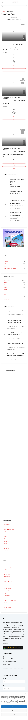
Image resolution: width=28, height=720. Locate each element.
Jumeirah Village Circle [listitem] (9, 567)
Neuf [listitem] (5, 266)
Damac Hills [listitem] (6, 590)
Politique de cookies (7, 717)
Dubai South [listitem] (6, 579)
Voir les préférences (14, 714)
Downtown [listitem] (6, 586)
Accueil (3, 11)
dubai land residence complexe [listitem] (11, 600)
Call (14, 68)
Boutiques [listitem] (7, 550)
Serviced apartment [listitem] (9, 529)
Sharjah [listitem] (5, 569)
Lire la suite (5, 643)
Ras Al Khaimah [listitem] (7, 607)
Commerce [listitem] (6, 292)
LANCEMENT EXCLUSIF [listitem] (10, 268)
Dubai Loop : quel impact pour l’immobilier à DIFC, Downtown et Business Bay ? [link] (14, 322)
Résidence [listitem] (6, 263)
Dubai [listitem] (5, 564)
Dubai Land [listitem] (6, 598)
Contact (22, 717)
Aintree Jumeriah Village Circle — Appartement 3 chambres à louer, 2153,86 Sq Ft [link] (17, 179)
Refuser (14, 710)
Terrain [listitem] (5, 294)
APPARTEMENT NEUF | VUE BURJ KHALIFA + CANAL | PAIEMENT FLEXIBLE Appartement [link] (17, 202)
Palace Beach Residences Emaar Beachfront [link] (13, 154)
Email (14, 70)
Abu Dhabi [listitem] (6, 605)
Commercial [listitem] (6, 299)
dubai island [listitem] (6, 571)
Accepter (14, 706)
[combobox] (16, 19)
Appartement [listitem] (6, 280)
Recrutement (5, 668)
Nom (4, 685)
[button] (26, 693)
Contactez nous (6, 664)
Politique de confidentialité (16, 717)
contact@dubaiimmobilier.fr (10, 661)
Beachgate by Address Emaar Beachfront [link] (13, 103)
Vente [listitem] (5, 259)
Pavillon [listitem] (5, 287)
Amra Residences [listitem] (7, 581)
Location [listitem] (6, 261)
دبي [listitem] (4, 583)
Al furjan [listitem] (6, 602)
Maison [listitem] (5, 289)
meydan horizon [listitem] (7, 588)
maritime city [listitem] (7, 595)
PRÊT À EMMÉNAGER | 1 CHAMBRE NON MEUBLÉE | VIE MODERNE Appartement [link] (17, 214)
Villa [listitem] (5, 284)
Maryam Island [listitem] (7, 574)
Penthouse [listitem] (7, 527)
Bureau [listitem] (5, 296)
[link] (14, 31)
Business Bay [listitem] (7, 576)
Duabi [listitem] (5, 609)
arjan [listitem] (5, 593)
